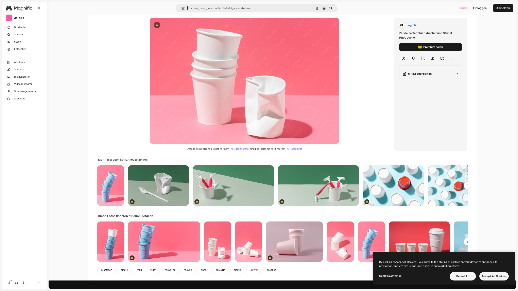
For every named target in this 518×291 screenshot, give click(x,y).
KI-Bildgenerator (240, 149)
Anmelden (503, 8)
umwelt (254, 270)
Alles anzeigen (137, 159)
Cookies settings (390, 276)
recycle (188, 270)
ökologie (220, 270)
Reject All (462, 276)
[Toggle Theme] (23, 283)
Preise (463, 8)
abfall (204, 270)
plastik (124, 270)
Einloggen (480, 8)
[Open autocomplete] (181, 8)
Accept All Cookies (494, 276)
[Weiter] (467, 185)
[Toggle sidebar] (39, 8)
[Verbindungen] (9, 283)
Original (175, 25)
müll (139, 270)
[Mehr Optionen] (452, 58)
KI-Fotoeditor (294, 149)
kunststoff (106, 270)
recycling (170, 270)
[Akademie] (16, 283)
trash (153, 270)
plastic (237, 270)
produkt (271, 270)
